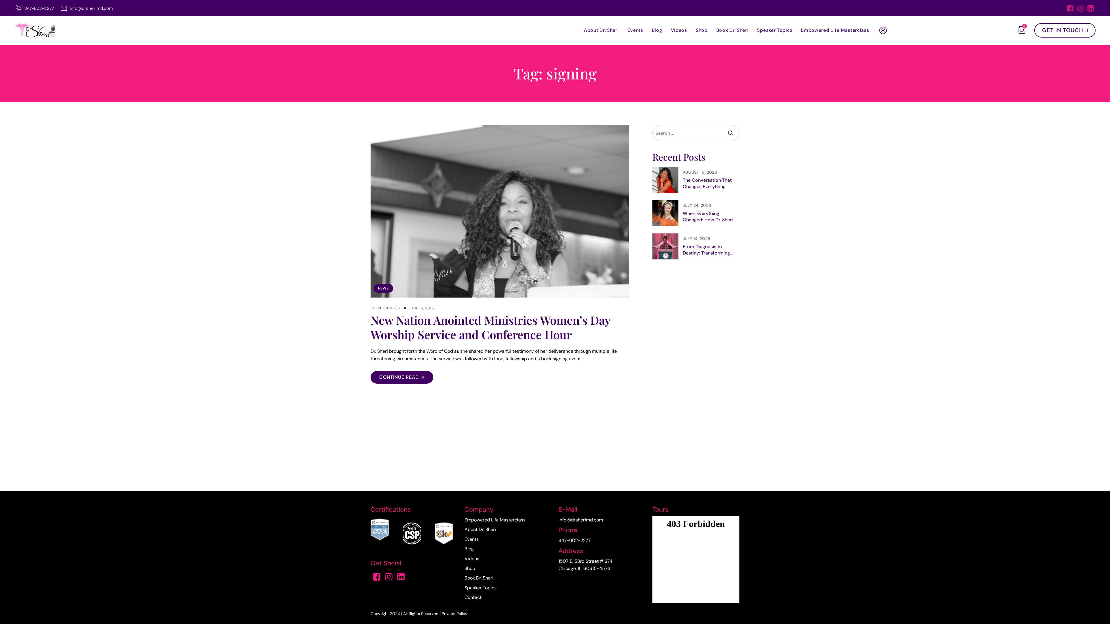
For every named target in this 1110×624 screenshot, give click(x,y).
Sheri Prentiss (385, 308)
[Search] (731, 133)
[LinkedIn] (1090, 9)
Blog (657, 30)
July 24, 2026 (697, 205)
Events (635, 30)
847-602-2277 (39, 8)
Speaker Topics (774, 30)
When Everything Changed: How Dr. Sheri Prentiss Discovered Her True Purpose (708, 216)
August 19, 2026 (700, 172)
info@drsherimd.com (91, 8)
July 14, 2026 (696, 239)
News (383, 288)
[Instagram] (1080, 9)
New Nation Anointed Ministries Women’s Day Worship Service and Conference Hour (490, 327)
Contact (473, 597)
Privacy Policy (454, 613)
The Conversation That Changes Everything (707, 183)
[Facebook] (1070, 9)
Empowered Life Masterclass (835, 30)
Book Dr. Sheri (732, 30)
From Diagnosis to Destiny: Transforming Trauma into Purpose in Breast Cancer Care (707, 250)
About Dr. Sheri (601, 30)
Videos (679, 30)
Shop (702, 30)
